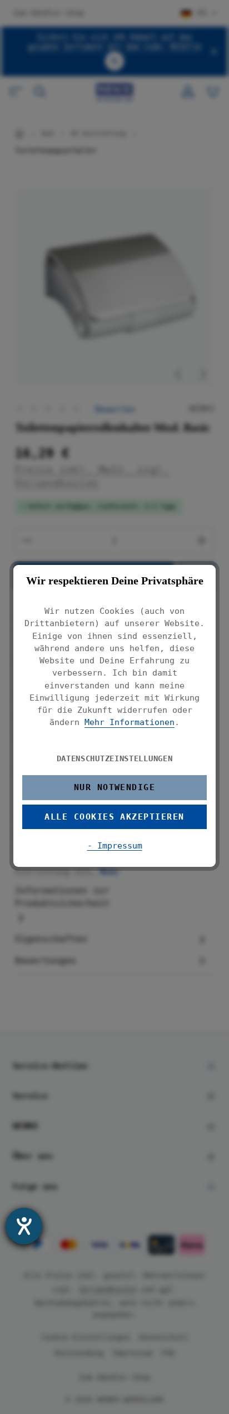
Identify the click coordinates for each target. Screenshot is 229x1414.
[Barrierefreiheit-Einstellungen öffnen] (24, 1226)
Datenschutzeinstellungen (115, 758)
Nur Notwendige (115, 787)
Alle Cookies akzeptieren (114, 816)
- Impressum (114, 845)
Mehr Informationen (129, 722)
